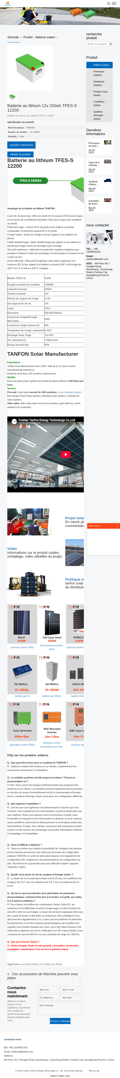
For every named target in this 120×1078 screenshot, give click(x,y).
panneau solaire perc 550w (81, 647)
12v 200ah (56, 964)
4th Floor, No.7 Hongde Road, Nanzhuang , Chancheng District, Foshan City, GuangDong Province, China (99, 270)
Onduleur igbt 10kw (81, 745)
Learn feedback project (70, 392)
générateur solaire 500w (22, 745)
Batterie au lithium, (22, 964)
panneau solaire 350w (22, 647)
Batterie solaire (45, 37)
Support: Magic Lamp (60, 1076)
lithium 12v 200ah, (41, 964)
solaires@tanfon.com (97, 257)
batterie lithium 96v (81, 696)
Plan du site (94, 1071)
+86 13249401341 (93, 250)
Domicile (13, 37)
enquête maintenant (21, 145)
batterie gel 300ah (51, 696)
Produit (28, 37)
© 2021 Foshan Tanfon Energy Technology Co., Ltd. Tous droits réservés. (49, 1071)
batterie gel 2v (22, 696)
